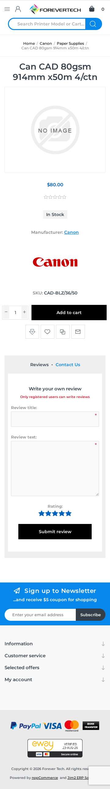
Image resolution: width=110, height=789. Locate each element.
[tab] (39, 364)
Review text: (24, 436)
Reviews (39, 364)
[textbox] (50, 24)
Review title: (24, 407)
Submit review (55, 531)
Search (93, 24)
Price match (32, 332)
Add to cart (69, 312)
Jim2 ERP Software (84, 778)
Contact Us (68, 364)
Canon (71, 232)
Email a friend (78, 332)
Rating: (55, 506)
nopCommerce (45, 778)
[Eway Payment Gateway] (55, 748)
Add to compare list (63, 332)
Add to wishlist (47, 332)
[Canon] (55, 281)
